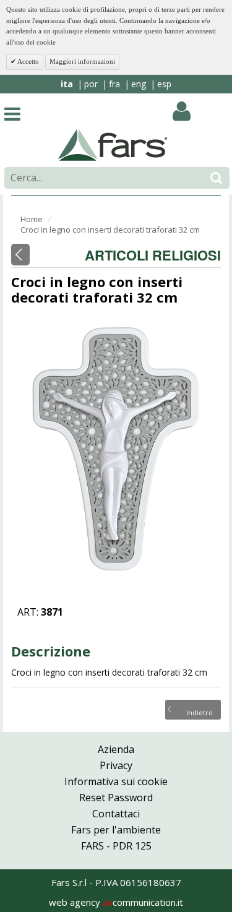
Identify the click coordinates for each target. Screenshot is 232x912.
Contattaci (116, 813)
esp (164, 84)
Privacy (116, 765)
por (91, 84)
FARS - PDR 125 (116, 846)
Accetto (27, 61)
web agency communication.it (116, 902)
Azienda (116, 749)
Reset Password (116, 797)
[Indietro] (20, 254)
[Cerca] (216, 178)
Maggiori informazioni (82, 61)
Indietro (199, 711)
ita (67, 84)
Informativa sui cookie (116, 781)
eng (138, 84)
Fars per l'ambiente (116, 830)
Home (31, 219)
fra (114, 84)
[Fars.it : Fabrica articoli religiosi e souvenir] (113, 144)
